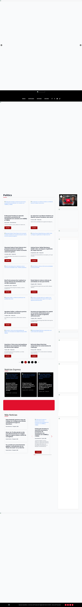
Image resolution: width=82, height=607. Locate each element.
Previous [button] (1, 45)
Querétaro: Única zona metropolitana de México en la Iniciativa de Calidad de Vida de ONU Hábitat (15, 346)
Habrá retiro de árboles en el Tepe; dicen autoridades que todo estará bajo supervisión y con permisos (51, 386)
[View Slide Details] (68, 403)
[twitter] (55, 99)
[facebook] (52, 99)
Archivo (46, 98)
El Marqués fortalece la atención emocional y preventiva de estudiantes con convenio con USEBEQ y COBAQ (15, 218)
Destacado (31, 98)
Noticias (39, 98)
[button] (5, 384)
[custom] (57, 99)
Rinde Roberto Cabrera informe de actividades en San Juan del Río (41, 280)
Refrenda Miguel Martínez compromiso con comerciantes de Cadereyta (41, 346)
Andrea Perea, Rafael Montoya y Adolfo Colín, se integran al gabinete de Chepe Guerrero (42, 249)
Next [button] (80, 45)
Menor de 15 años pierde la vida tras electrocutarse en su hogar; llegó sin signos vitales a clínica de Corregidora (16, 434)
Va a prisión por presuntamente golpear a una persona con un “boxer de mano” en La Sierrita (15, 446)
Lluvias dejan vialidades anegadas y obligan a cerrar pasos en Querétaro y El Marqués (34, 386)
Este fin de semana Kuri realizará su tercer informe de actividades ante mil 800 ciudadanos (15, 281)
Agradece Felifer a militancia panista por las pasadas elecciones (15, 312)
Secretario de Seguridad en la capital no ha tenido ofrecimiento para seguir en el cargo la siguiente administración (42, 314)
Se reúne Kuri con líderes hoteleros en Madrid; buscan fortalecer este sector (42, 216)
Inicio (23, 98)
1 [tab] (67, 414)
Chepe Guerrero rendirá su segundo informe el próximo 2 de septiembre (17, 385)
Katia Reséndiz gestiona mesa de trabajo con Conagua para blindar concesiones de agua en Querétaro (16, 422)
